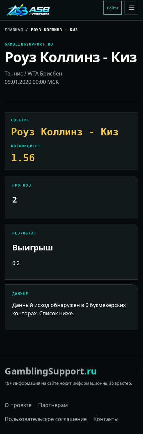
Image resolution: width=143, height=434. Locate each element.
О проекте (18, 405)
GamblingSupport (51, 370)
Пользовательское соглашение (46, 419)
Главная (14, 30)
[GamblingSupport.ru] (49, 10)
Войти (112, 7)
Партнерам (53, 405)
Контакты (105, 419)
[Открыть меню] (131, 8)
